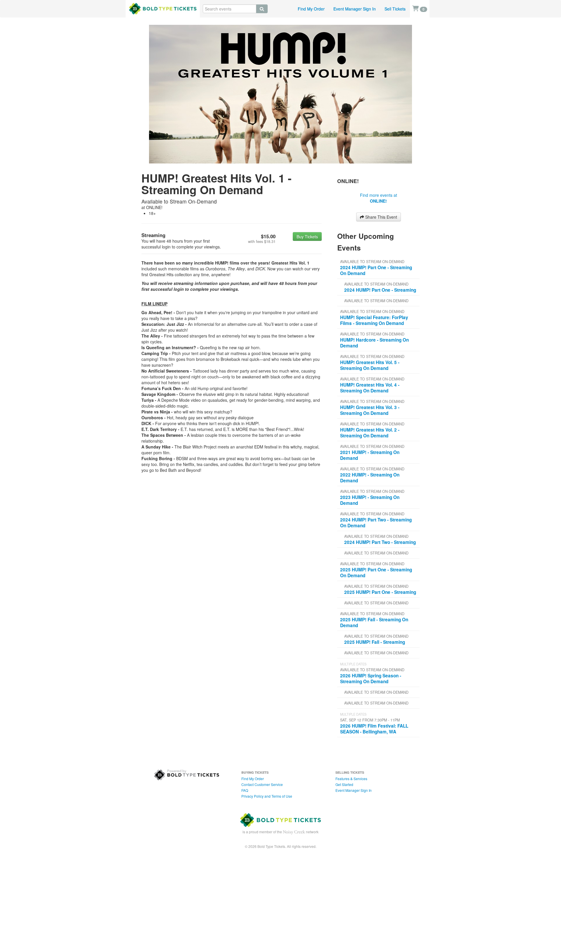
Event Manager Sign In (354, 9)
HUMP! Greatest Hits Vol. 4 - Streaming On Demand (369, 388)
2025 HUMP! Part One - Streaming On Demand (376, 572)
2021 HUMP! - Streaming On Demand (369, 455)
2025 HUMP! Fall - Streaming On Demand (374, 622)
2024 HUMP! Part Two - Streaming (380, 542)
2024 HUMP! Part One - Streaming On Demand (376, 270)
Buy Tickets (307, 236)
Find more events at (378, 198)
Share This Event (380, 217)
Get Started (344, 784)
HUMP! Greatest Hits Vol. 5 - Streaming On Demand (369, 365)
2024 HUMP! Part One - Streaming (380, 290)
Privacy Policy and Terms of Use (266, 796)
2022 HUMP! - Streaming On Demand (369, 478)
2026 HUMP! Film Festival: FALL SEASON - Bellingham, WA (374, 729)
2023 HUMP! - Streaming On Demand (369, 500)
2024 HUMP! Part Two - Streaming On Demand (376, 522)
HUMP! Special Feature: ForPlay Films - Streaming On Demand (374, 320)
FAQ (244, 790)
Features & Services (351, 778)
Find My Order (311, 9)
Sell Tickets (395, 9)
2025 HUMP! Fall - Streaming (374, 642)
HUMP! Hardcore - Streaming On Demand (374, 343)
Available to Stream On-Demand (372, 261)
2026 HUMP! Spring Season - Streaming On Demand (370, 678)
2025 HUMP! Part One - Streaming (380, 592)
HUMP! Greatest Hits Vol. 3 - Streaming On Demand (369, 410)
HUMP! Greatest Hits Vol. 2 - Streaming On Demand (369, 433)
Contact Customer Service (262, 784)
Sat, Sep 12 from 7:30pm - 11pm (370, 720)
